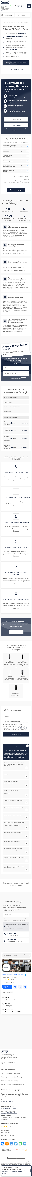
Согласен (26, 1171)
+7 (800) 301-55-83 (18, 5)
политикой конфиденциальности (18, 377)
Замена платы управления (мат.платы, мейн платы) (9, 146)
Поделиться (2, 1143)
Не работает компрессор (7, 423)
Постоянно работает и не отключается (7, 438)
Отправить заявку (16, 125)
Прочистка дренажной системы (8, 171)
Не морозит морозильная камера (7, 430)
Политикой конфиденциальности (20, 920)
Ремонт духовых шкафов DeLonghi (12, 1077)
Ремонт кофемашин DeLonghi (10, 1073)
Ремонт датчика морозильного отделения (9, 165)
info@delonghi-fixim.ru (8, 1108)
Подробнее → (24, 423)
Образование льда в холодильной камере (7, 447)
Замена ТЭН (6, 151)
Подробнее (16, 481)
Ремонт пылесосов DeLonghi (10, 1081)
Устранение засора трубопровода (7, 156)
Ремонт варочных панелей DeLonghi (12, 1084)
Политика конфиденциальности (16, 1158)
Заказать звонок (16, 632)
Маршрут (8, 986)
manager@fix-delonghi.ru (9, 1113)
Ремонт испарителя (8, 161)
